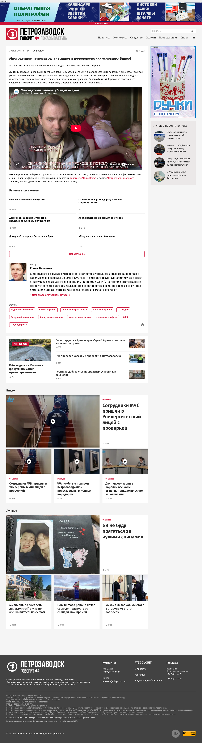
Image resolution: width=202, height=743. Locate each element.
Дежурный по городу (22, 317)
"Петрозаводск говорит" (120, 178)
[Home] (35, 667)
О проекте (140, 669)
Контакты (140, 674)
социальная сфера (106, 317)
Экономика (120, 37)
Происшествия (168, 37)
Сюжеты (151, 37)
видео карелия (47, 309)
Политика (104, 37)
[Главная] (12, 39)
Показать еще (77, 254)
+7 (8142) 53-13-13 (111, 672)
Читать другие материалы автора (49, 295)
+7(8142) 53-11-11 (174, 678)
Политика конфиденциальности (19, 718)
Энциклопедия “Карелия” (149, 680)
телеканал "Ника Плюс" (83, 178)
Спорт (184, 37)
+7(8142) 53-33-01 (174, 674)
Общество (136, 37)
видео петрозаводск (22, 309)
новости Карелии (102, 309)
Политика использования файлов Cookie (78, 718)
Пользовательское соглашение (47, 718)
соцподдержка (19, 324)
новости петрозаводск (74, 309)
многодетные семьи (80, 317)
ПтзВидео (123, 309)
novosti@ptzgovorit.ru (114, 681)
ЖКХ (125, 317)
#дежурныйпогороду (51, 317)
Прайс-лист (172, 669)
